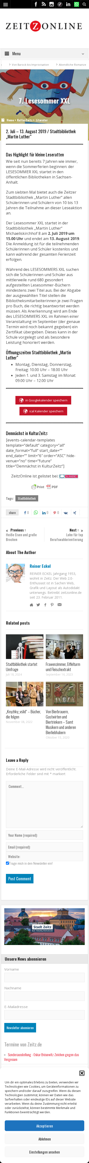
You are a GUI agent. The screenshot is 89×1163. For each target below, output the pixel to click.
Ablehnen (44, 1138)
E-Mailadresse (16, 1006)
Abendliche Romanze (58, 64)
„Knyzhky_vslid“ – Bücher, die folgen (23, 714)
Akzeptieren (44, 1125)
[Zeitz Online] (44, 25)
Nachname (12, 988)
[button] (82, 1073)
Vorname (11, 969)
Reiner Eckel (40, 566)
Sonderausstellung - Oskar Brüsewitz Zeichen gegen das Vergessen (41, 1057)
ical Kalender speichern (46, 411)
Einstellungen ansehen (44, 1151)
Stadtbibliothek (27, 498)
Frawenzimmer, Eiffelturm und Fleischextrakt (63, 666)
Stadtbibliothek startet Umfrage (21, 666)
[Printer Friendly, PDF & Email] (44, 487)
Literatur (42, 120)
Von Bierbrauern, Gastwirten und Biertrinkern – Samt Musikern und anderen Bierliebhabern (61, 722)
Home (10, 120)
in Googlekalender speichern (46, 400)
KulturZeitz (25, 120)
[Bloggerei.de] (68, 476)
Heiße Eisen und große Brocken (21, 534)
